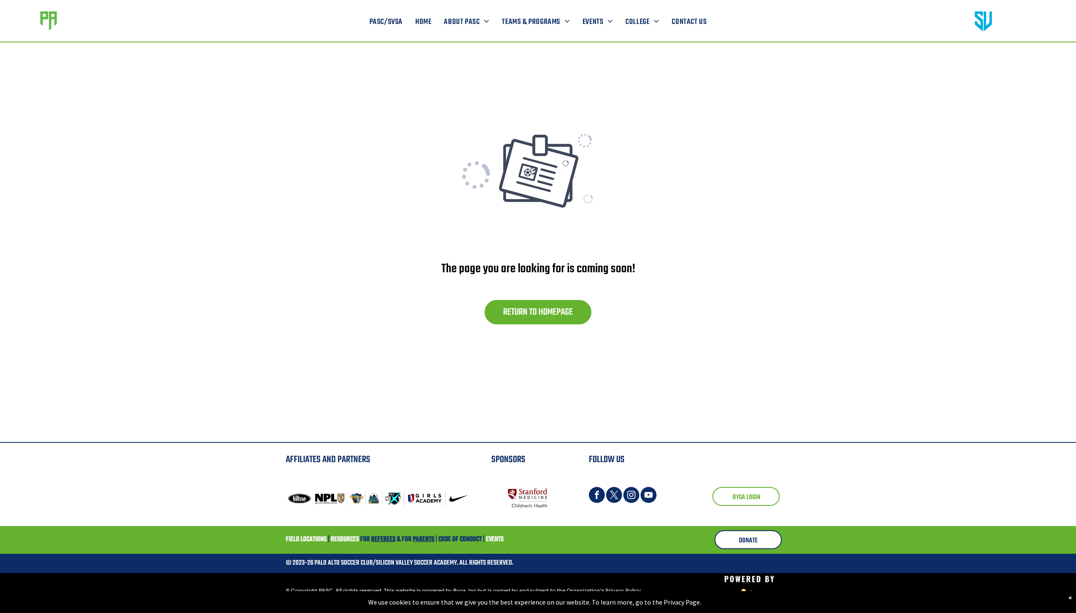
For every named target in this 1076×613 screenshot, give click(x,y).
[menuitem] (386, 22)
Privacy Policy (623, 590)
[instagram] (631, 496)
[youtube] (649, 496)
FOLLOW (601, 460)
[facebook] (597, 496)
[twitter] (614, 496)
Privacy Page (682, 602)
